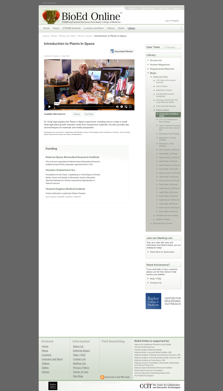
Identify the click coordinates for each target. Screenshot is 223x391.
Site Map (78, 376)
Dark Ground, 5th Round (169, 208)
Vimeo (77, 114)
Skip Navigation (49, 3)
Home (46, 28)
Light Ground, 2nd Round (169, 173)
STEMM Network (71, 28)
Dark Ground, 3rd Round (169, 181)
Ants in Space (161, 86)
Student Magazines (160, 64)
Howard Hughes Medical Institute (65, 188)
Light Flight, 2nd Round (168, 177)
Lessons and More (94, 28)
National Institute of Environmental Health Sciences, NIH (157, 358)
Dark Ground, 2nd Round (169, 165)
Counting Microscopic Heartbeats (165, 95)
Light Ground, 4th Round (169, 200)
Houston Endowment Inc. (61, 169)
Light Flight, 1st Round (168, 161)
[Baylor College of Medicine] (53, 386)
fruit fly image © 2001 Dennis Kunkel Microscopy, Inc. (101, 383)
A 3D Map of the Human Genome (166, 81)
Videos (111, 28)
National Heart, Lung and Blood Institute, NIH (152, 352)
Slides (121, 28)
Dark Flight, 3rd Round (168, 184)
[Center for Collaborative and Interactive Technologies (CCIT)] (160, 385)
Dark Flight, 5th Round (168, 212)
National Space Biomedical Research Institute (72, 157)
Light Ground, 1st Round (169, 157)
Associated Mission (124, 51)
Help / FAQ (163, 8)
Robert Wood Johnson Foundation (148, 370)
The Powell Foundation (144, 376)
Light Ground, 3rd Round (169, 188)
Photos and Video (67, 36)
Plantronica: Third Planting (166, 145)
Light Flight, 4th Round (168, 204)
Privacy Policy (81, 367)
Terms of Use (80, 371)
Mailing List (79, 363)
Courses (46, 354)
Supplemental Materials (162, 69)
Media (54, 36)
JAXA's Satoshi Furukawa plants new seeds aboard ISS (169, 128)
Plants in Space (85, 36)
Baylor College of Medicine (154, 301)
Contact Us (156, 282)
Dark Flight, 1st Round (168, 154)
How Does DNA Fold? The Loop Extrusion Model (167, 101)
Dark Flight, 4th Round (168, 196)
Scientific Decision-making (167, 215)
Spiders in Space (163, 219)
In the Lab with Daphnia (166, 106)
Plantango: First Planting (169, 134)
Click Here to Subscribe (162, 252)
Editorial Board (148, 8)
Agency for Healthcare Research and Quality (152, 344)
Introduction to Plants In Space (110, 36)
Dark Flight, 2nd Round (168, 169)
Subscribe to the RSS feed (117, 377)
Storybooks (156, 60)
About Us (133, 8)
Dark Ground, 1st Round (169, 150)
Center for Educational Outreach (172, 301)
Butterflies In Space (164, 90)
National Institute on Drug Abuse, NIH (149, 360)
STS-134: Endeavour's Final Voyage (168, 120)
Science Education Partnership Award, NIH (152, 373)
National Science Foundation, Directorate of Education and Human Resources (156, 364)
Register (175, 21)
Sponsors (177, 8)
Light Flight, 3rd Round (168, 192)
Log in (167, 21)
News (56, 28)
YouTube (89, 114)
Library (131, 28)
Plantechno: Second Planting (167, 139)
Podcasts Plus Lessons (162, 223)
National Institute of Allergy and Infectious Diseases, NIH (157, 355)
